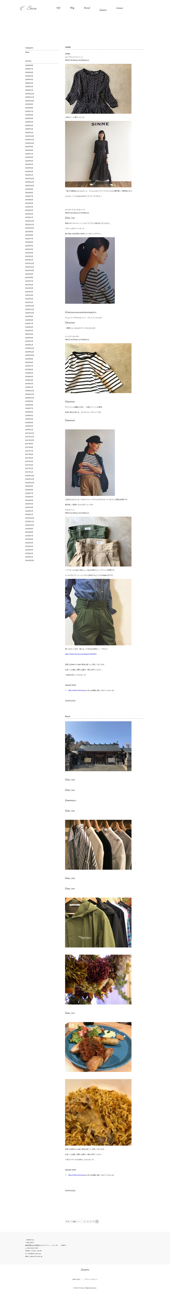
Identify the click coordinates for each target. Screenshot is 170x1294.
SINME (68, 47)
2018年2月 (29, 426)
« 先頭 (73, 1221)
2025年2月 (29, 129)
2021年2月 (29, 299)
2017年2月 (29, 468)
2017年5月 (29, 458)
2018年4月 (29, 419)
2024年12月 (29, 136)
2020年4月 (29, 334)
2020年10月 (29, 313)
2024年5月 (29, 161)
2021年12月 (29, 263)
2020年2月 (29, 341)
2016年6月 (29, 497)
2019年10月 (29, 355)
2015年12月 (29, 518)
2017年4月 (29, 461)
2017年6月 (29, 454)
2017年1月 (29, 472)
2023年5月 (29, 203)
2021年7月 (29, 281)
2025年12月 (29, 94)
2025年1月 (29, 133)
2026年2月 (29, 86)
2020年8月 (29, 320)
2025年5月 (29, 118)
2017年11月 (29, 437)
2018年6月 (29, 412)
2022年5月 (29, 246)
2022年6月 (29, 242)
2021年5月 (29, 288)
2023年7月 (29, 196)
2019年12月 (29, 348)
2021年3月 (29, 295)
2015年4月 (29, 546)
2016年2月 (29, 511)
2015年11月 (29, 521)
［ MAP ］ (63, 1245)
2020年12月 (29, 306)
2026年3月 (29, 83)
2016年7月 (29, 493)
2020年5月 (29, 331)
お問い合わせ (76, 1279)
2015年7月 (29, 536)
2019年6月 (29, 369)
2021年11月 (29, 267)
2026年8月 (29, 65)
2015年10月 (29, 525)
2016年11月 (29, 479)
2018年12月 (29, 391)
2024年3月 (29, 168)
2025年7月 (29, 111)
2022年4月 (29, 249)
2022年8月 (29, 235)
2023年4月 (29, 207)
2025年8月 (29, 108)
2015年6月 (29, 539)
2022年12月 (29, 221)
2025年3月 (29, 125)
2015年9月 (29, 529)
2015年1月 (29, 557)
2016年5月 (29, 500)
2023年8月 (29, 193)
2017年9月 (29, 444)
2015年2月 (29, 553)
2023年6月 (29, 200)
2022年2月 (29, 256)
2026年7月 (29, 69)
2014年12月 (29, 560)
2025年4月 (29, 122)
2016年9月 (29, 486)
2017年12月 (29, 433)
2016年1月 (29, 514)
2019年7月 (29, 366)
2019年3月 (29, 380)
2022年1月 (29, 260)
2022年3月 (29, 253)
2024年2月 (29, 171)
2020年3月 (29, 338)
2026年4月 (29, 79)
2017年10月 (29, 440)
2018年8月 (29, 405)
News (27, 52)
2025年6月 (29, 115)
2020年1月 (29, 345)
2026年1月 (29, 90)
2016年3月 (29, 507)
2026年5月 (29, 76)
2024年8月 (29, 150)
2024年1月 (29, 175)
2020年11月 (29, 309)
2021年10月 (29, 270)
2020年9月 (29, 316)
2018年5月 (29, 415)
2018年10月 (29, 398)
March (67, 716)
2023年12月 (29, 179)
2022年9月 (29, 232)
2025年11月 (29, 97)
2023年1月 (29, 217)
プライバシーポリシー (91, 1279)
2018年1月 (29, 430)
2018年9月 (29, 401)
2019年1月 (29, 387)
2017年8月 (29, 447)
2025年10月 (29, 101)
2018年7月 (29, 408)
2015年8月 (29, 532)
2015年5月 (29, 543)
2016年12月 (29, 476)
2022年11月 (29, 225)
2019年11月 (29, 352)
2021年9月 (29, 274)
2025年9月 (29, 104)
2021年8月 (29, 277)
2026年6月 (29, 72)
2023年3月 (29, 210)
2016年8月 (29, 490)
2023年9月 (29, 189)
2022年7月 (29, 239)
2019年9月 (29, 359)
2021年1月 (29, 302)
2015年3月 (29, 550)
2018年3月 (29, 423)
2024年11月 (29, 140)
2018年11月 (29, 394)
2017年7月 (29, 451)
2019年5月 (29, 373)
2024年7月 (29, 154)
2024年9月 (29, 147)
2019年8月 (29, 362)
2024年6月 (29, 157)
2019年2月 (29, 384)
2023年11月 (29, 182)
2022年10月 (29, 228)
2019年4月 (29, 377)
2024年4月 (29, 164)
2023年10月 (29, 186)
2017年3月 (29, 465)
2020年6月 (29, 327)
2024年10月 (29, 143)
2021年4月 (29, 292)
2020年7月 (29, 323)
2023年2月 (29, 214)
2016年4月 (29, 504)
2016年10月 (29, 483)
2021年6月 (29, 285)
